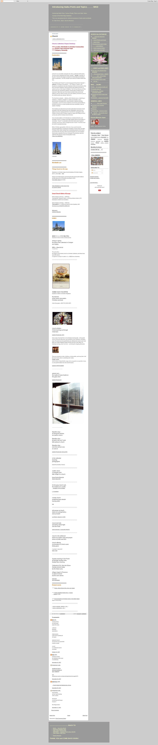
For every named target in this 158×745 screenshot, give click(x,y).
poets (106, 141)
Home (68, 715)
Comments (95, 173)
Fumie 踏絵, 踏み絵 (56, 179)
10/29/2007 (62, 613)
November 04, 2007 (56, 679)
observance (100, 139)
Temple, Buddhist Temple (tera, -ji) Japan (63, 592)
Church (55, 36)
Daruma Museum (57, 735)
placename (98, 141)
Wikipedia (94, 109)
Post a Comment (55, 710)
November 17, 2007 (56, 707)
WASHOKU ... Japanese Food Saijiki (100, 97)
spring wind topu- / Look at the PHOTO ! (61, 529)
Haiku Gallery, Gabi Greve (59, 733)
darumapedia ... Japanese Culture (99, 110)
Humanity (79, 613)
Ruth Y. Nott (54, 550)
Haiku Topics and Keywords (59, 730)
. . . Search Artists (96, 42)
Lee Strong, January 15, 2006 (58, 517)
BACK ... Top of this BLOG (59, 728)
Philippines (93, 141)
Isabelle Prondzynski (56, 380)
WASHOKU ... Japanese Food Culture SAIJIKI (64, 732)
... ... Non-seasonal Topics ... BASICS (100, 74)
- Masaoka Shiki (95, 135)
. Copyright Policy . (94, 182)
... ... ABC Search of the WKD (98, 50)
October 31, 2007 (56, 652)
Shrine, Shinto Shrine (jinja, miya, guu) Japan (64, 588)
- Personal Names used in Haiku (99, 44)
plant (102, 141)
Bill (53, 620)
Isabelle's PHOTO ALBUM (58, 365)
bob (53, 504)
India (107, 137)
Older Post (85, 715)
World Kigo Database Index (59, 729)
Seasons (92, 142)
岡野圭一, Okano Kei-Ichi (57, 247)
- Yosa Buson (104, 135)
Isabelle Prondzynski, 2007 (58, 334)
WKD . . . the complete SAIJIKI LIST (100, 87)
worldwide (83, 613)
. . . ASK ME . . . (95, 81)
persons (106, 139)
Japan (93, 139)
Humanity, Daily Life (96, 89)
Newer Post (52, 715)
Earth (95, 137)
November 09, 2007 (56, 688)
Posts (94, 170)
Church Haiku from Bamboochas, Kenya (61, 685)
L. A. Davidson (55, 491)
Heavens (99, 137)
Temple (55, 594)
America (92, 137)
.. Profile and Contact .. (95, 178)
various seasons (104, 142)
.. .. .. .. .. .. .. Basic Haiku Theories (99, 103)
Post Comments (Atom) (61, 718)
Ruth (53, 654)
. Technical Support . (94, 176)
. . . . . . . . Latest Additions (97, 46)
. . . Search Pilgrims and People (99, 40)
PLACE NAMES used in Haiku (99, 79)
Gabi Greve (54, 681)
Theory (97, 142)
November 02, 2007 (56, 662)
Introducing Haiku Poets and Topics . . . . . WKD (75, 7)
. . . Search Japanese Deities (98, 48)
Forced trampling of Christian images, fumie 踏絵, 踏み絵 (66, 598)
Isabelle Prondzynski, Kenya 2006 (59, 451)
